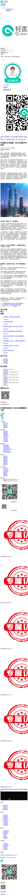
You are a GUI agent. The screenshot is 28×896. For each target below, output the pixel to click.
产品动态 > (3, 139)
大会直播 (5, 439)
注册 (4, 5)
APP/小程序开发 (7, 452)
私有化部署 (6, 830)
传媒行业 (5, 427)
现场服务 (5, 837)
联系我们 (5, 475)
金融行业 (5, 425)
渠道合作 (5, 472)
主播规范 (21, 789)
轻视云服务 (6, 445)
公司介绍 (5, 468)
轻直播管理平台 (10, 9)
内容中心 (5, 456)
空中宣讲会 (6, 435)
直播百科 (5, 463)
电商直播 (5, 434)
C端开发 (5, 836)
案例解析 (5, 457)
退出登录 (8, 10)
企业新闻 (5, 471)
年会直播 (5, 441)
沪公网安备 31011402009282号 (18, 799)
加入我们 (5, 474)
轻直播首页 (3, 4)
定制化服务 (6, 446)
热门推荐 (3, 149)
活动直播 (5, 816)
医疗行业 (5, 423)
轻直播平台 (6, 832)
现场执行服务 (6, 447)
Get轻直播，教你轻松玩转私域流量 (12, 304)
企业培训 (5, 431)
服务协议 (12, 789)
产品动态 (7, 149)
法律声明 (3, 789)
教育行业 (5, 424)
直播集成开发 (6, 450)
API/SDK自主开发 (7, 449)
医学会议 (5, 436)
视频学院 (5, 461)
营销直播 (5, 432)
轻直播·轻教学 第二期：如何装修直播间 (13, 303)
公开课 (5, 383)
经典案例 (5, 373)
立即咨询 (3, 413)
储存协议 (16, 789)
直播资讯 (5, 381)
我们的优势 (6, 469)
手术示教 (5, 438)
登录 (2, 5)
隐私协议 (7, 789)
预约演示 (5, 464)
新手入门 (5, 375)
